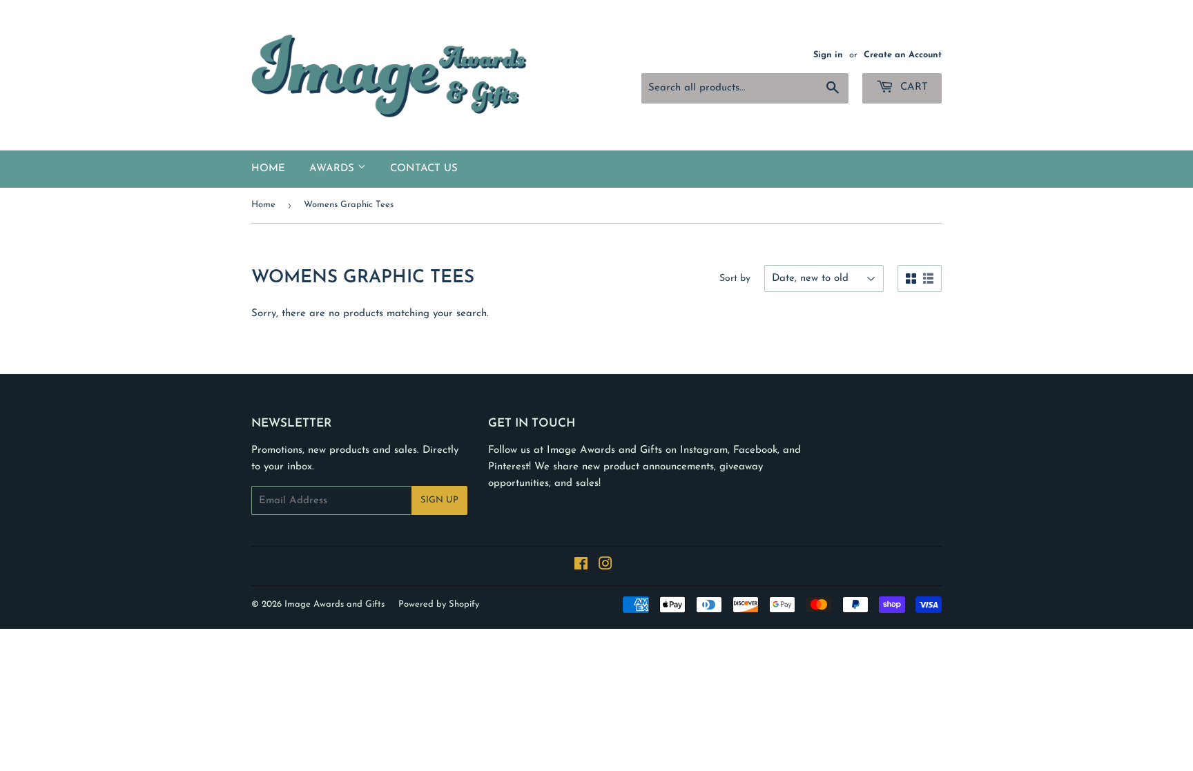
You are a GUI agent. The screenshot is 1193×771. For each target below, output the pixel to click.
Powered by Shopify (438, 604)
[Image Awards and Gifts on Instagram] (605, 566)
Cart (912, 87)
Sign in (828, 54)
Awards (333, 169)
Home (268, 169)
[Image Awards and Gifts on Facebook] (581, 566)
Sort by (734, 278)
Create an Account (903, 54)
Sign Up (439, 500)
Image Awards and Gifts (334, 604)
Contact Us (424, 169)
